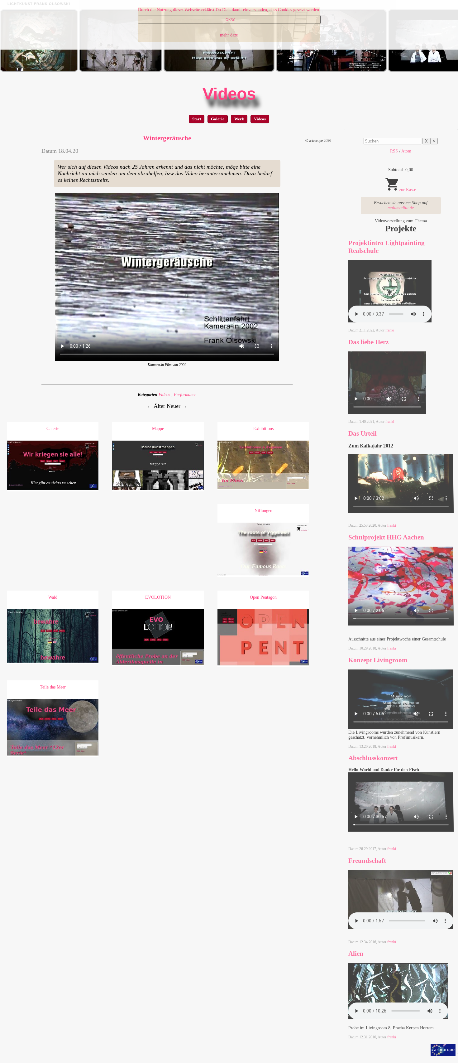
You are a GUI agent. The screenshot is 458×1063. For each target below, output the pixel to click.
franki (389, 330)
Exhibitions (263, 428)
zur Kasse (407, 189)
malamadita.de (401, 207)
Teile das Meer (53, 687)
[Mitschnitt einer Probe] (331, 70)
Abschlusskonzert (373, 758)
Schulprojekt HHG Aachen (386, 537)
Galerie (217, 119)
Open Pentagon (263, 597)
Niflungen (263, 510)
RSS (394, 151)
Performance (185, 394)
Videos (229, 94)
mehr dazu (229, 35)
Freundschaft (367, 860)
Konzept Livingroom (378, 660)
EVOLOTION (158, 597)
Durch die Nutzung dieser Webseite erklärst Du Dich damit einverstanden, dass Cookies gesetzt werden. (229, 9)
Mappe (158, 428)
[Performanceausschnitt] (39, 70)
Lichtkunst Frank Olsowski (38, 4)
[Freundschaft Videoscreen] (219, 70)
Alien (355, 953)
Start (196, 119)
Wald (52, 597)
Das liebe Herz (368, 342)
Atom (406, 151)
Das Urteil (362, 433)
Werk (239, 119)
